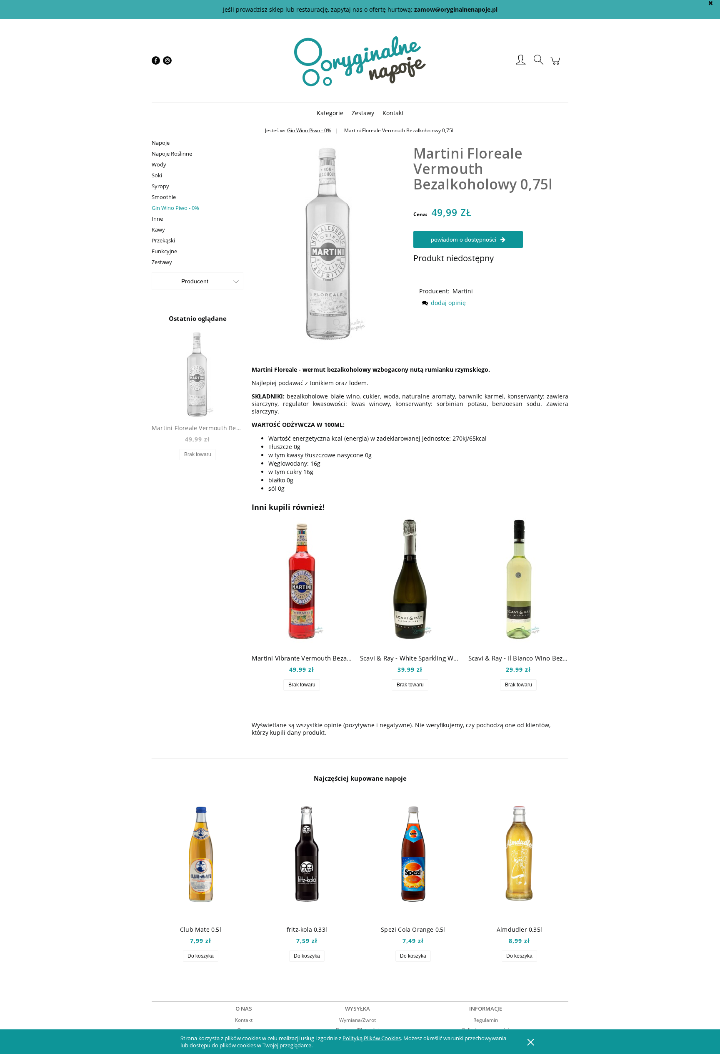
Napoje (161, 142)
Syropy (160, 186)
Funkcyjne (164, 251)
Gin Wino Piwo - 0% (175, 208)
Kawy (158, 229)
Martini (462, 291)
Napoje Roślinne (172, 153)
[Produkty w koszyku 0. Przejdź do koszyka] (556, 65)
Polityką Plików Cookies (371, 1038)
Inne (157, 218)
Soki (157, 175)
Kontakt (243, 1020)
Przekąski (163, 240)
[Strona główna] (360, 60)
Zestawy (162, 262)
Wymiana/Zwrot (357, 1020)
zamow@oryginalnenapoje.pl (456, 9)
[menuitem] (330, 113)
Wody (159, 164)
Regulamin (485, 1020)
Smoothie (164, 197)
